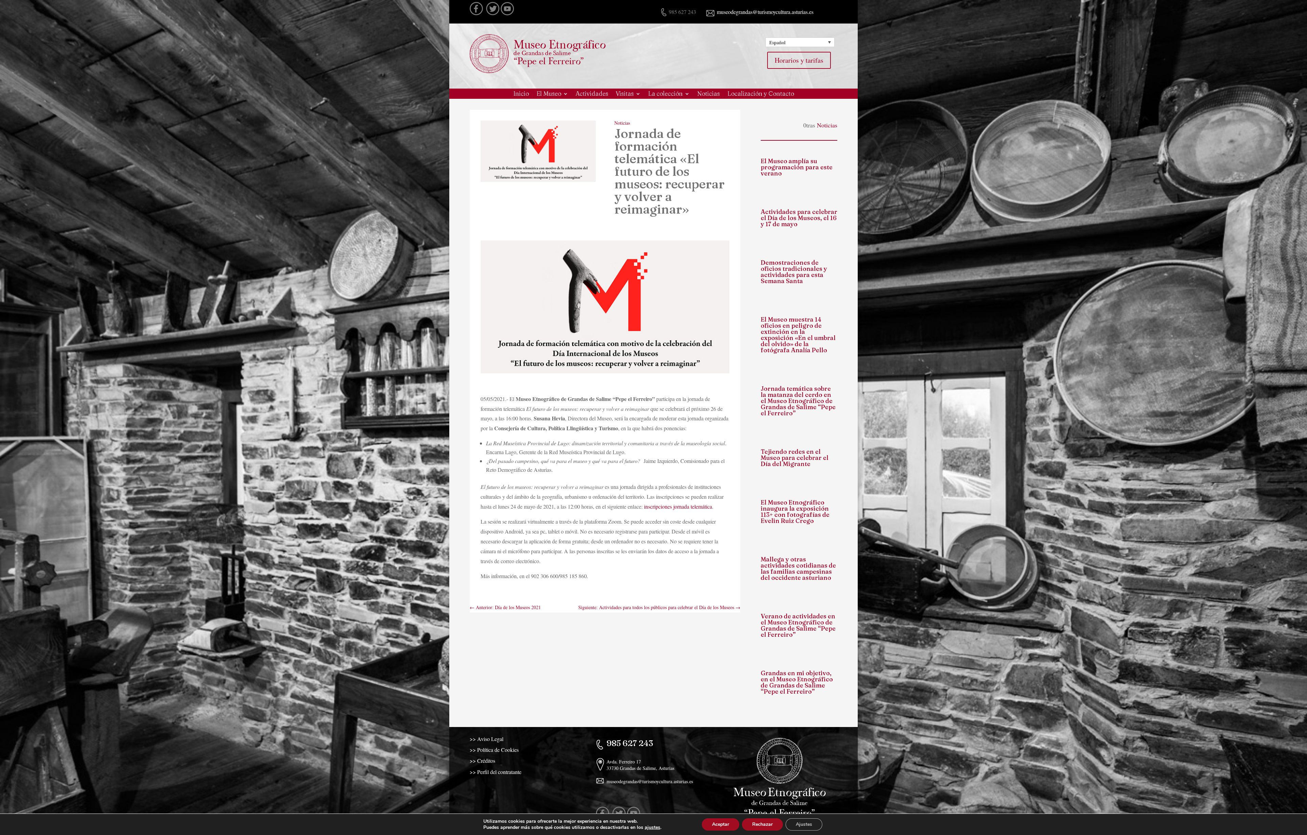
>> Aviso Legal (486, 738)
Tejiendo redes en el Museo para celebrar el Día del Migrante (794, 458)
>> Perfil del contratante (495, 771)
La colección (665, 94)
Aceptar (720, 824)
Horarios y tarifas (799, 60)
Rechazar (762, 824)
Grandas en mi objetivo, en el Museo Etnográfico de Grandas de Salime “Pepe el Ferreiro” (797, 682)
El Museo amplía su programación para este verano (797, 167)
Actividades (592, 94)
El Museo (548, 94)
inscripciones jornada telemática (678, 506)
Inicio (521, 94)
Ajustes (804, 824)
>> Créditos (482, 760)
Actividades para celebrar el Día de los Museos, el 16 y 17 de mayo (799, 218)
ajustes (652, 827)
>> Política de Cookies (494, 749)
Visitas (625, 94)
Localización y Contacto (760, 94)
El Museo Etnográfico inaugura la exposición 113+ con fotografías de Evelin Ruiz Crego (795, 511)
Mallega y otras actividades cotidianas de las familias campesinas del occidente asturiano (798, 568)
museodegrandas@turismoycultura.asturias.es (764, 11)
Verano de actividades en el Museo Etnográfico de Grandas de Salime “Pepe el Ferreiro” (798, 625)
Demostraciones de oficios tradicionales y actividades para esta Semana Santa (794, 272)
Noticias (708, 94)
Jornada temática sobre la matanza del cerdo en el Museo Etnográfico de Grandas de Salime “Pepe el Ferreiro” (798, 401)
